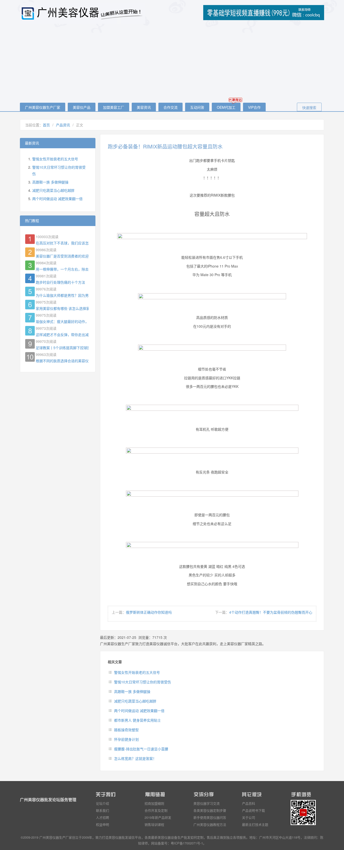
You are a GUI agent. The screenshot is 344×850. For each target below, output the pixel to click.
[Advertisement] (172, 63)
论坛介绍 (102, 803)
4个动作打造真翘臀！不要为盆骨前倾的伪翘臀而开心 (270, 612)
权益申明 (102, 824)
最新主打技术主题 (255, 824)
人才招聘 (102, 817)
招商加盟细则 (154, 803)
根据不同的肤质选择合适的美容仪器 (62, 360)
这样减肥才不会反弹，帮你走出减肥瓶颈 (62, 334)
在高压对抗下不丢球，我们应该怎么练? (62, 242)
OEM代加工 (226, 107)
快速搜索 (309, 107)
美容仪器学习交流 (206, 803)
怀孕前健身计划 (126, 739)
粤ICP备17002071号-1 (187, 843)
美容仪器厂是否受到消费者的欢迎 (62, 255)
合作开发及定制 (156, 810)
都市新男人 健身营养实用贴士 (137, 720)
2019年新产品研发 (158, 817)
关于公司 (248, 817)
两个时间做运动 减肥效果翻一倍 (139, 710)
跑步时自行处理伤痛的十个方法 (60, 282)
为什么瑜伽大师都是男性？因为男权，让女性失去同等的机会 (62, 295)
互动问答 (197, 107)
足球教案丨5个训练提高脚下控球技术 (62, 347)
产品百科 (248, 803)
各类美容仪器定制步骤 (209, 810)
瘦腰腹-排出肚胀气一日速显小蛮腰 (141, 748)
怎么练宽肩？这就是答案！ (135, 758)
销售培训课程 (154, 824)
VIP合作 (254, 107)
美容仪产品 (81, 107)
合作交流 (170, 107)
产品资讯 (63, 124)
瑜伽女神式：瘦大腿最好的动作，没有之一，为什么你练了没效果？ (62, 321)
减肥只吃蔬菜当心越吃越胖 (135, 701)
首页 (46, 124)
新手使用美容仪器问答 (209, 817)
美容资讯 (144, 107)
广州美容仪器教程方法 (209, 824)
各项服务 (239, 837)
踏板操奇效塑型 (126, 729)
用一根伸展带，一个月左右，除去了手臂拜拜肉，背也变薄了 (62, 269)
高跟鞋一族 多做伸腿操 (132, 691)
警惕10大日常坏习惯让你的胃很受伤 (142, 681)
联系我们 (102, 810)
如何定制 (196, 837)
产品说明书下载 (253, 810)
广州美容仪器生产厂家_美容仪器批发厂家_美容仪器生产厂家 (83, 13)
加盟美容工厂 (113, 107)
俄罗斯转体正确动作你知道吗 (149, 612)
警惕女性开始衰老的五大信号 (137, 672)
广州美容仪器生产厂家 (42, 107)
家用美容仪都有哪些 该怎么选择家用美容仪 (62, 308)
